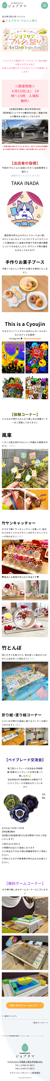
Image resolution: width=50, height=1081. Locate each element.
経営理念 (36, 1072)
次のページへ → (40, 1022)
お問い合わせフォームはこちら (26, 1005)
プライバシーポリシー (20, 1072)
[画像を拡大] (21, 346)
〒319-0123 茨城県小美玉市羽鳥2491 (25, 1061)
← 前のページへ (9, 1016)
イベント (21, 16)
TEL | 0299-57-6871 (25, 1065)
